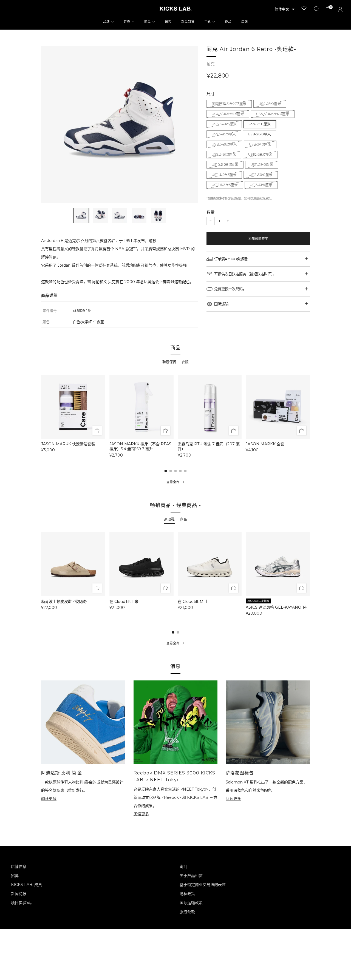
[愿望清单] (304, 8)
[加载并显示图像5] (158, 215)
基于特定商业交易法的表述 (203, 884)
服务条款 (187, 911)
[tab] (169, 362)
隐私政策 (187, 893)
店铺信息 (18, 866)
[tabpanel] (175, 416)
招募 (15, 875)
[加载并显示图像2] (100, 215)
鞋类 (127, 22)
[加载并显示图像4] (139, 215)
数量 (210, 212)
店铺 (244, 22)
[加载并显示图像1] (81, 215)
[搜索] (316, 9)
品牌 (106, 22)
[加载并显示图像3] (119, 215)
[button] (284, 9)
